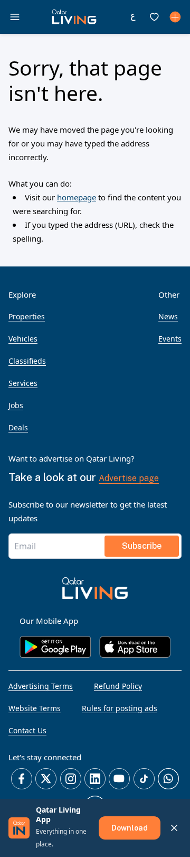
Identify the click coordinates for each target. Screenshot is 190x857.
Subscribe (142, 546)
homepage (76, 197)
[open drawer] (14, 16)
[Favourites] (154, 16)
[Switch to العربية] (133, 16)
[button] (74, 16)
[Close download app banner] (174, 828)
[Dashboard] (175, 16)
